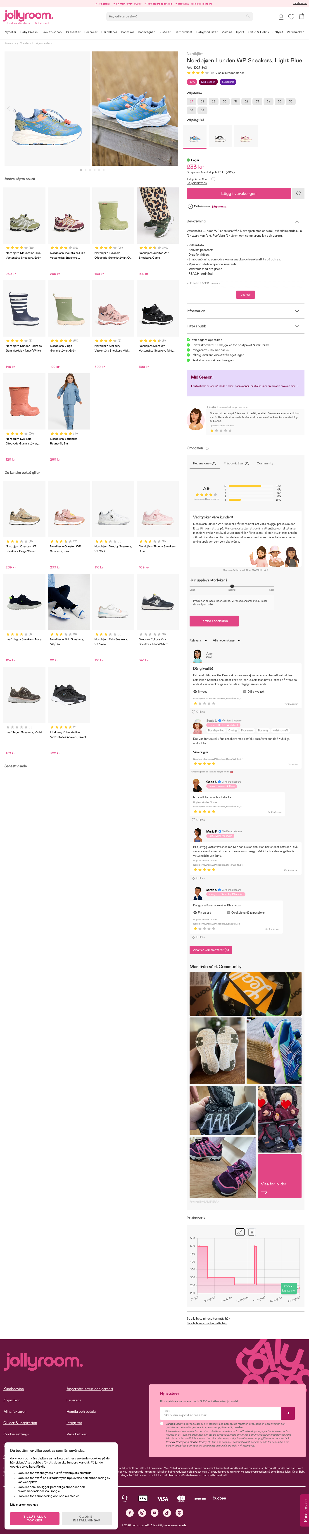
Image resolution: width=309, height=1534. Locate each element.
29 (213, 101)
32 (246, 101)
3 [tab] (90, 170)
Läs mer (245, 294)
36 (290, 101)
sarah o (211, 890)
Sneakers (25, 43)
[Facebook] (130, 1513)
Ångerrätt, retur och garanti (90, 1388)
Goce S (211, 782)
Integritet (74, 1422)
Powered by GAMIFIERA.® (204, 1201)
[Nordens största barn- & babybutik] (28, 15)
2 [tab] (85, 170)
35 (279, 101)
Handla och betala (81, 1411)
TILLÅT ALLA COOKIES (35, 1518)
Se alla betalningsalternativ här (208, 1318)
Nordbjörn (195, 53)
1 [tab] (81, 170)
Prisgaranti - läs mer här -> (210, 350)
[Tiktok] (167, 1513)
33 (257, 101)
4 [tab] (94, 170)
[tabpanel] (47, 108)
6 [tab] (103, 170)
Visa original (201, 752)
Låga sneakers (43, 43)
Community (265, 463)
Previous (8, 108)
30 (224, 101)
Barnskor (10, 43)
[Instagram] (142, 1513)
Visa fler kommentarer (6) (211, 950)
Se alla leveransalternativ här (207, 1323)
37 (191, 110)
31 (235, 101)
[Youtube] (155, 1513)
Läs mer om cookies (24, 1504)
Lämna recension (214, 621)
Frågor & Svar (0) (237, 463)
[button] (291, 17)
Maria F (211, 831)
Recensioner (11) (204, 463)
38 (202, 110)
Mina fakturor (14, 1411)
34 (268, 101)
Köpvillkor (11, 1400)
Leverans (74, 1400)
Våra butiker (77, 1434)
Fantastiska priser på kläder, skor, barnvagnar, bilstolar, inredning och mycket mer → (245, 386)
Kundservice (300, 3)
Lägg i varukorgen (239, 193)
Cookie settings (16, 1434)
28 (202, 101)
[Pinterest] (179, 1513)
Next (173, 108)
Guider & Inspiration (20, 1422)
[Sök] (248, 16)
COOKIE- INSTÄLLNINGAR (87, 1518)
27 (191, 101)
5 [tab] (99, 170)
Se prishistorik (197, 183)
